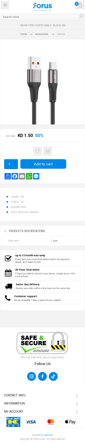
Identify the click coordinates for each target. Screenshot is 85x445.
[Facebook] (14, 176)
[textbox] (42, 16)
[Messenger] (36, 176)
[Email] (22, 176)
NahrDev (48, 435)
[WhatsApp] (29, 176)
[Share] (7, 176)
